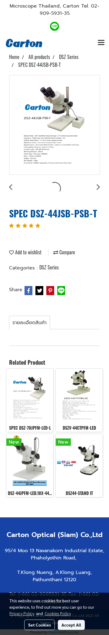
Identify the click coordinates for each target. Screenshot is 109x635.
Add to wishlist (27, 252)
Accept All (71, 624)
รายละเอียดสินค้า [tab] (29, 322)
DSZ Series (49, 267)
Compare (66, 252)
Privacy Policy (21, 613)
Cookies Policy (58, 613)
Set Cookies (39, 624)
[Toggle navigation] (101, 43)
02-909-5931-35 (70, 9)
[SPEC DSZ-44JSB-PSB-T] (54, 125)
